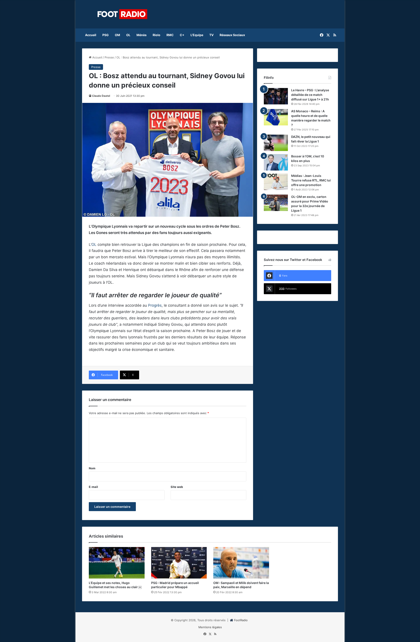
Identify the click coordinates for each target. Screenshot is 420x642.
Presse (109, 57)
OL (128, 35)
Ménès (141, 35)
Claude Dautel (101, 95)
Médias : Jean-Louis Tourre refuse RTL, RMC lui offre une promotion (311, 180)
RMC (170, 35)
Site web (177, 487)
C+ (182, 35)
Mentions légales (210, 627)
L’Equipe (197, 35)
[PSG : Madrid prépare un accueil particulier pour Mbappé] (179, 563)
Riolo (156, 35)
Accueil (90, 35)
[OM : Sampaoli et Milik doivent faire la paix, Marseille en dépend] (241, 563)
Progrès (155, 305)
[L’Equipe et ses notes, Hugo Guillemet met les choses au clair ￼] (117, 563)
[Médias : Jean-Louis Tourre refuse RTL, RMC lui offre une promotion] (276, 182)
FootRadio (241, 620)
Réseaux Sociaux (232, 35)
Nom (92, 468)
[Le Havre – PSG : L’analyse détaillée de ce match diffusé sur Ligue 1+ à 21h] (276, 96)
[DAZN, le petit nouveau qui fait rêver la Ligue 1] (276, 143)
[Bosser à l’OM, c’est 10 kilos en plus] (276, 162)
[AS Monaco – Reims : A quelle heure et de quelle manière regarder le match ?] (276, 117)
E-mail (93, 487)
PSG (105, 35)
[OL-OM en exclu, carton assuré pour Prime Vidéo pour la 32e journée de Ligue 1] (276, 203)
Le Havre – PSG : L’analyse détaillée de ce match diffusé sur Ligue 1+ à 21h (310, 94)
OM (117, 35)
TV (211, 35)
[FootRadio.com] (122, 14)
